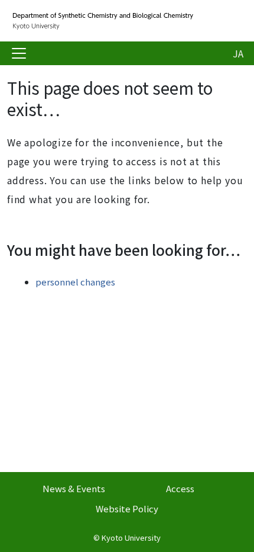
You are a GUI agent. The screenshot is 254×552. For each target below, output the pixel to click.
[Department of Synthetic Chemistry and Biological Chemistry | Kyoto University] (101, 21)
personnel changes (75, 281)
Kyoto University (131, 537)
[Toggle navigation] (19, 53)
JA (238, 53)
